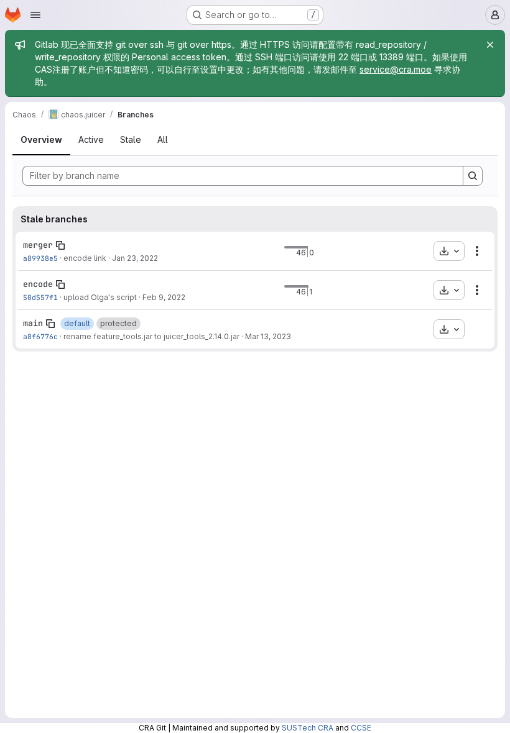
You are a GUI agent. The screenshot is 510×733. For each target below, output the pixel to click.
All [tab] (162, 139)
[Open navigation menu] (35, 15)
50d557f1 (40, 297)
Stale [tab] (130, 139)
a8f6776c (40, 336)
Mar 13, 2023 (268, 336)
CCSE (361, 727)
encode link (84, 258)
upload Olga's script (100, 297)
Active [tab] (91, 139)
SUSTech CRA (307, 727)
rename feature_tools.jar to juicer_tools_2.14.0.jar (151, 336)
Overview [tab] (41, 139)
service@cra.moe (395, 69)
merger (38, 244)
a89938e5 (40, 258)
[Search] (473, 176)
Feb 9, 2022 (163, 297)
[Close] (490, 44)
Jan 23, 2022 (135, 258)
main (33, 323)
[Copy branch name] (60, 245)
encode (38, 283)
